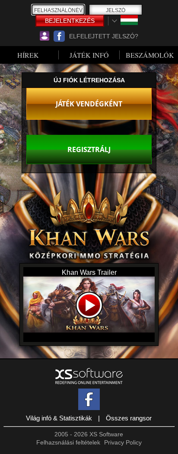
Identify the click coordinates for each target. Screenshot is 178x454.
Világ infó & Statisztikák (59, 418)
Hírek (28, 54)
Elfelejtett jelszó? (103, 36)
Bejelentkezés (70, 20)
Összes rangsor (129, 418)
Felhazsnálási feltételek (68, 442)
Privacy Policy (123, 442)
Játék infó (89, 54)
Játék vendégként (89, 104)
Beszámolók (150, 54)
